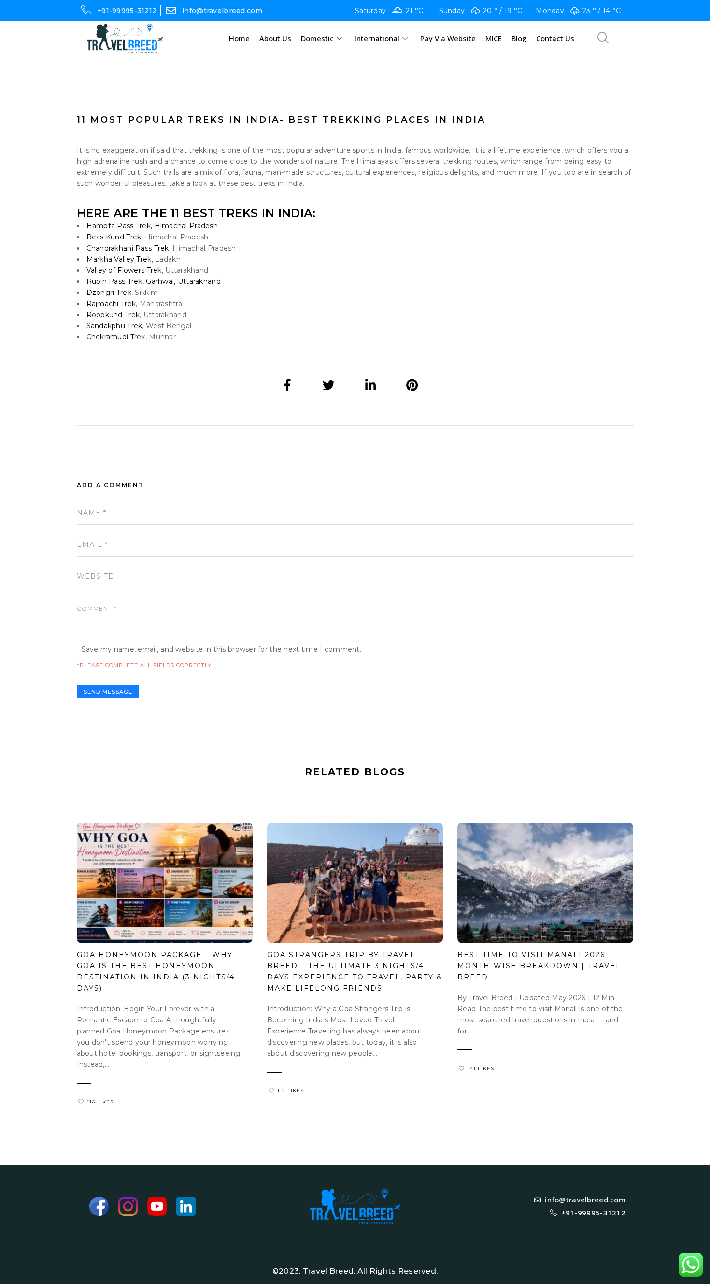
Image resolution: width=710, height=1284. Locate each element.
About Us (275, 38)
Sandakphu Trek (114, 325)
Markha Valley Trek (119, 259)
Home (239, 38)
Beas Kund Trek (114, 237)
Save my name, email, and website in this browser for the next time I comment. (222, 649)
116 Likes (100, 1102)
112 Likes (290, 1091)
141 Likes (481, 1068)
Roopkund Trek (113, 314)
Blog (518, 38)
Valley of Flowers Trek (124, 270)
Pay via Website (448, 38)
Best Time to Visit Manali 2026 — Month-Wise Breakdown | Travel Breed (539, 965)
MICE (493, 38)
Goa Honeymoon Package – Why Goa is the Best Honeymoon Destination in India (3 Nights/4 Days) (156, 971)
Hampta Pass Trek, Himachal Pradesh (152, 226)
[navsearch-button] (603, 38)
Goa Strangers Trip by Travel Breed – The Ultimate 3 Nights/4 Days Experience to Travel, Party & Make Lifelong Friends (354, 971)
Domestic (317, 38)
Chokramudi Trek (115, 337)
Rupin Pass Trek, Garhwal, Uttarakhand (153, 281)
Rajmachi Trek (111, 303)
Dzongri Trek (108, 292)
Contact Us (555, 38)
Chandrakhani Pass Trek (127, 248)
